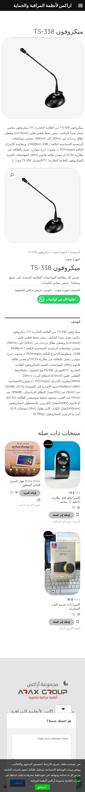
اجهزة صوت (60, 252)
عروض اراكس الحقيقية (28, 290)
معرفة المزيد (23, 780)
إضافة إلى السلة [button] (61, 515)
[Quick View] (78, 508)
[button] (12, 175)
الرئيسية (75, 252)
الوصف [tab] (75, 322)
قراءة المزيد (30, 492)
